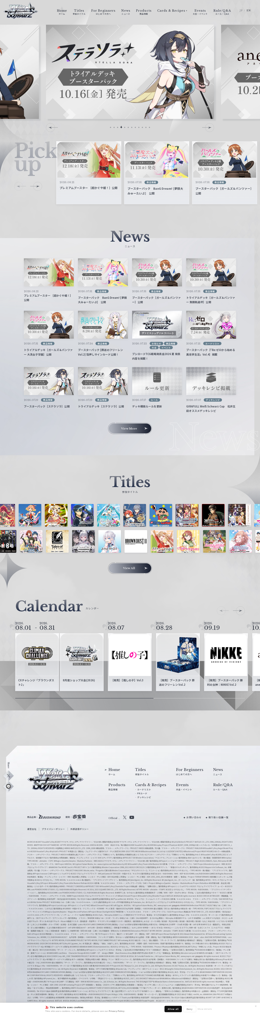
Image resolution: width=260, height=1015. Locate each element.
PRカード (142, 793)
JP (241, 10)
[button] (110, 127)
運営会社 (31, 828)
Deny (190, 1008)
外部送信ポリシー (79, 828)
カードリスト (144, 789)
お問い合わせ (193, 817)
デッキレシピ (144, 797)
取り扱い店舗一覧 (219, 817)
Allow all (173, 1008)
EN (249, 10)
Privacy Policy (117, 1011)
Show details (205, 1008)
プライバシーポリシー (53, 828)
